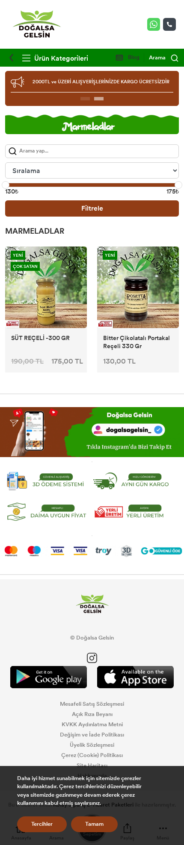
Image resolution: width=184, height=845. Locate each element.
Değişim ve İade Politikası (92, 735)
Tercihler (42, 824)
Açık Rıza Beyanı (92, 714)
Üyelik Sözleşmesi (92, 745)
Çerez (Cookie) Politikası (92, 755)
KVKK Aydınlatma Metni (92, 724)
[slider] (5, 185)
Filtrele (92, 208)
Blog (133, 57)
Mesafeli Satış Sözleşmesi (92, 704)
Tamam (94, 824)
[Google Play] (48, 677)
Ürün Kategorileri (60, 58)
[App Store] (135, 677)
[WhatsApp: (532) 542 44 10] (155, 24)
